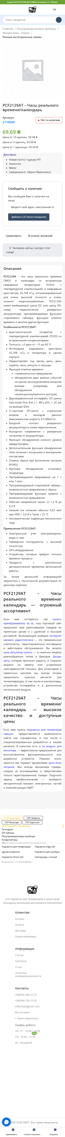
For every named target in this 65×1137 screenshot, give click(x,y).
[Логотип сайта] (32, 9)
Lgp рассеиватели (11, 852)
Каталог (19, 919)
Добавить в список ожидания (29, 217)
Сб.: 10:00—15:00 (25, 1036)
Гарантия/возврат (26, 936)
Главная (8, 28)
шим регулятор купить (18, 652)
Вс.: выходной (23, 1042)
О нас (18, 967)
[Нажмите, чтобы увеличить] (8, 93)
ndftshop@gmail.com (27, 1006)
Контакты (21, 961)
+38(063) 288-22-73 (26, 994)
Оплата (19, 924)
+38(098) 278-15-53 (26, 1000)
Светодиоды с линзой (46, 857)
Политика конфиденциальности (28, 974)
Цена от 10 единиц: (15, 137)
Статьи (19, 955)
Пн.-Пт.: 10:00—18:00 (27, 1031)
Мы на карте (22, 1012)
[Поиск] (59, 20)
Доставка (20, 930)
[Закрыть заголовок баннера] (60, 2)
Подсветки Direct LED (12, 857)
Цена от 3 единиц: (14, 142)
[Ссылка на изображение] (32, 889)
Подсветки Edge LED (45, 847)
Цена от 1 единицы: (15, 147)
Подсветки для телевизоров (16, 847)
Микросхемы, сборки (16, 32)
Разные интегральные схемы (22, 37)
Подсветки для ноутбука (47, 852)
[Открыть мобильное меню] (4, 9)
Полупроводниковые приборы (37, 28)
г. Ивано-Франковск (26, 1018)
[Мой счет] (61, 9)
